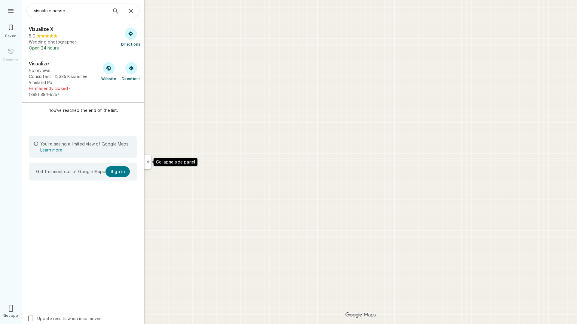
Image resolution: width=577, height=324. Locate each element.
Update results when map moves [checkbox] (64, 318)
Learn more (51, 150)
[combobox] (70, 10)
